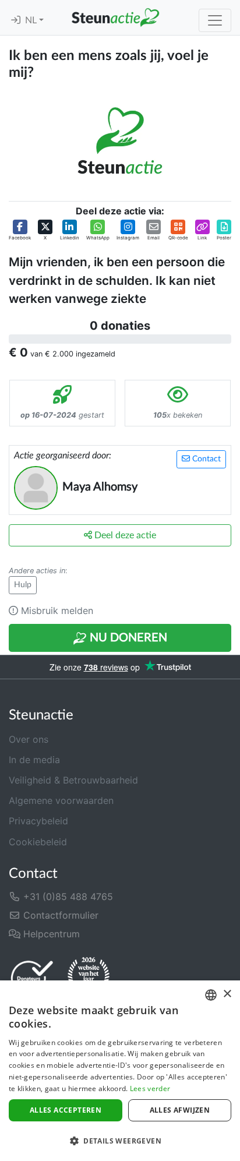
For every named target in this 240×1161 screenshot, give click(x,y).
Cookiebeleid (38, 842)
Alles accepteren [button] (65, 1110)
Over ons (28, 739)
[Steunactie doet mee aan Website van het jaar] (89, 977)
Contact (205, 459)
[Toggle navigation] (215, 20)
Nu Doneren (127, 638)
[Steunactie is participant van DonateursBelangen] (32, 977)
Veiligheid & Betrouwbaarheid (73, 780)
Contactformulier (59, 915)
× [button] (227, 994)
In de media (34, 759)
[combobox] (211, 995)
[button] (20, 230)
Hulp (22, 585)
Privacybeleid (38, 821)
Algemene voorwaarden (61, 800)
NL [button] (32, 20)
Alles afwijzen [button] (180, 1110)
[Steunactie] (115, 17)
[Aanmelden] (16, 20)
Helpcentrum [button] (50, 934)
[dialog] (120, 1070)
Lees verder (150, 1088)
